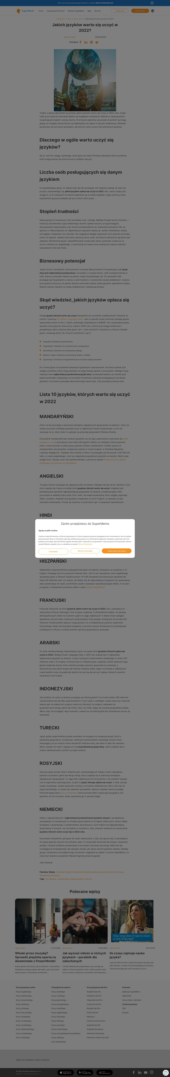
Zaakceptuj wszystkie (117, 551)
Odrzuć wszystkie (85, 551)
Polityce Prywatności (84, 544)
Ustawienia (53, 551)
